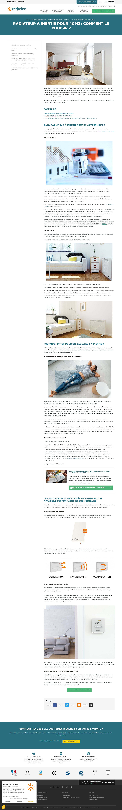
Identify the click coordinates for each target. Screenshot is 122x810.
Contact (34, 807)
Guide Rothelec (39, 795)
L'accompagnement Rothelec (97, 797)
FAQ (64, 799)
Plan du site (50, 807)
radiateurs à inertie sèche (75, 458)
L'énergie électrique (84, 11)
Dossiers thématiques (84, 6)
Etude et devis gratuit (41, 799)
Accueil (28, 19)
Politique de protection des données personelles (67, 807)
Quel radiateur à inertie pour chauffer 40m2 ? (59, 113)
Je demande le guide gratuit (78, 690)
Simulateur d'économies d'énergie (103, 6)
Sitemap (98, 807)
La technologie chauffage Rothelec (71, 797)
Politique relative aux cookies (87, 807)
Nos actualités (66, 795)
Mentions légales (42, 807)
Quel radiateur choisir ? (55, 19)
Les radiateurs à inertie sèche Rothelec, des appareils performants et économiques (71, 118)
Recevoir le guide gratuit (103, 11)
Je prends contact (70, 741)
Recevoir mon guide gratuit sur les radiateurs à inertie (87, 488)
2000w (104, 224)
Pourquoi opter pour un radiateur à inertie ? (58, 115)
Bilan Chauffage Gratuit (41, 797)
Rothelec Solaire (94, 799)
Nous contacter (94, 795)
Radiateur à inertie (44, 11)
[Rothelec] (16, 9)
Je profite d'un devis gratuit (49, 741)
